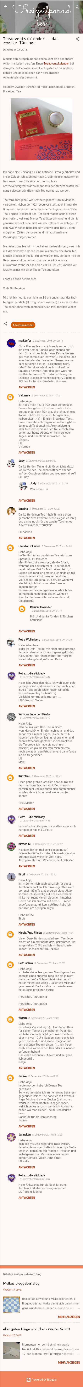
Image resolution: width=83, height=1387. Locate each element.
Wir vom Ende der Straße (34, 714)
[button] (77, 40)
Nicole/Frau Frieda (30, 932)
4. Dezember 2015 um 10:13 (43, 1018)
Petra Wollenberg (29, 639)
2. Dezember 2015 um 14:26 (57, 639)
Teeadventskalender (56, 63)
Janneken (25, 1134)
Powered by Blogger (44, 1379)
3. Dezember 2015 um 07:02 (48, 844)
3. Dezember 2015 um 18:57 (49, 963)
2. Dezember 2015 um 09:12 (46, 395)
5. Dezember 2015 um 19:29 (47, 1134)
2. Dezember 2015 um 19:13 (35, 717)
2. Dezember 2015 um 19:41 (47, 776)
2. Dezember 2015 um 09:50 (41, 460)
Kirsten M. (25, 844)
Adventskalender (23, 325)
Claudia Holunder (29, 546)
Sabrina (23, 509)
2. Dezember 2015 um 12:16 (45, 508)
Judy (22, 460)
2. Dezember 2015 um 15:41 (35, 677)
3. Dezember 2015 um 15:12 (41, 874)
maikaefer (25, 340)
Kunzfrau (24, 776)
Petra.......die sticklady (32, 673)
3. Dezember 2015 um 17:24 (58, 932)
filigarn (23, 1018)
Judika (23, 1076)
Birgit (22, 874)
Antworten (27, 387)
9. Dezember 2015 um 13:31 (35, 1179)
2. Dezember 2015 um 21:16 (53, 483)
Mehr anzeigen (69, 1317)
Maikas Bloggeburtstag (21, 1283)
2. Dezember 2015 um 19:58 (35, 820)
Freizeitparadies (41, 16)
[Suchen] (77, 8)
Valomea (24, 395)
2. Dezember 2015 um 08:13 (48, 340)
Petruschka (26, 963)
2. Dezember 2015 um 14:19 (57, 546)
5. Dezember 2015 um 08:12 (43, 1076)
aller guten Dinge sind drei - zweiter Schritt (36, 1329)
